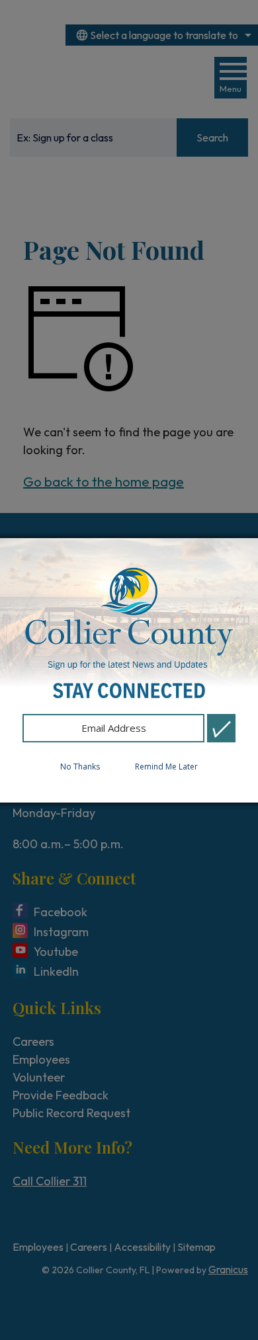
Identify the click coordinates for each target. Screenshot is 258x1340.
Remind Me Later (166, 766)
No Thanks (80, 766)
